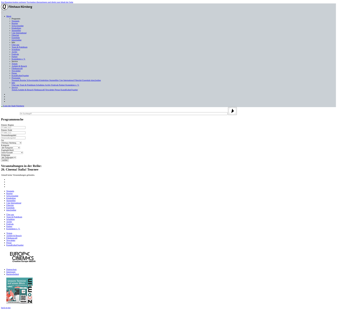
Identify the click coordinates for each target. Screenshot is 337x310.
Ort (3, 140)
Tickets (15, 64)
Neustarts (15, 21)
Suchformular (10, 113)
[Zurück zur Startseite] (16, 9)
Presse (14, 73)
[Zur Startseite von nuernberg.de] (12, 106)
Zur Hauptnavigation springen (13, 2)
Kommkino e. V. (18, 59)
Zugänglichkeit (8, 150)
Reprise (15, 23)
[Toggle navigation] (2, 12)
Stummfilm (16, 30)
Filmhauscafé (17, 68)
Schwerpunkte (18, 26)
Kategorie (5, 145)
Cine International (19, 33)
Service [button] (15, 87)
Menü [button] (8, 16)
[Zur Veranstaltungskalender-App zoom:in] (19, 303)
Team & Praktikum (19, 47)
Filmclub (15, 35)
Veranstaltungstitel (9, 135)
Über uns (15, 45)
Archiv (14, 52)
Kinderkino (16, 28)
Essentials (16, 37)
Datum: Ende (7, 130)
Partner (15, 56)
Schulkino (16, 49)
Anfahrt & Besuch (19, 66)
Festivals (15, 54)
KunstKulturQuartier (20, 75)
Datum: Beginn (8, 125)
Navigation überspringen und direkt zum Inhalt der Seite (50, 2)
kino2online (16, 40)
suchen (5, 160)
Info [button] (13, 83)
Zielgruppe (6, 155)
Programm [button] (16, 78)
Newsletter (16, 71)
